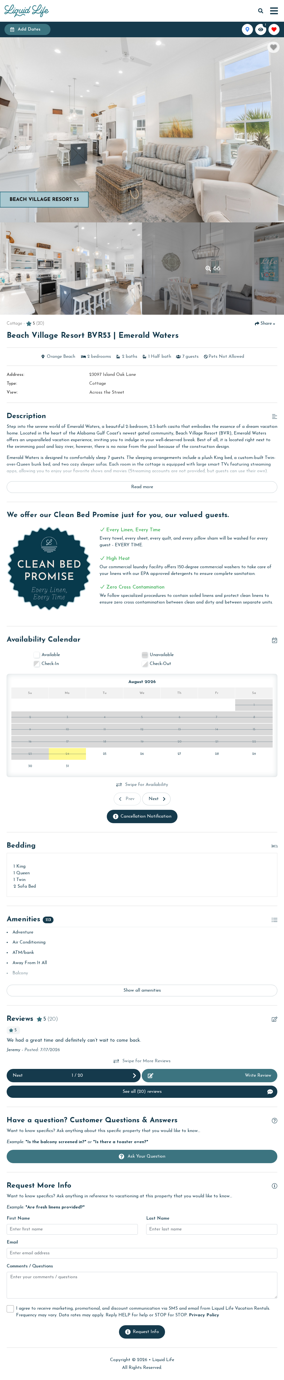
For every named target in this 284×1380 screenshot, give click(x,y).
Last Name (157, 1218)
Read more (142, 487)
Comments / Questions (30, 1266)
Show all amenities (142, 990)
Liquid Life (163, 1360)
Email (12, 1242)
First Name (18, 1218)
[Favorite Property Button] (273, 47)
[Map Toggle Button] (247, 29)
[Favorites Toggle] (274, 29)
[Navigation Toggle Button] (274, 10)
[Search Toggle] (260, 10)
